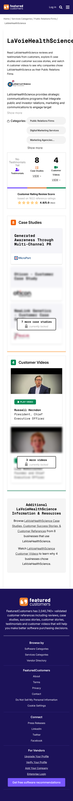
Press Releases (36, 722)
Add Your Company (36, 768)
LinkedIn (36, 728)
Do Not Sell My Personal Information (36, 699)
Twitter (37, 734)
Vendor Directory (36, 660)
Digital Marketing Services (44, 130)
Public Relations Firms (45, 18)
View (36, 175)
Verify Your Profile (36, 762)
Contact (36, 693)
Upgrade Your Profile (36, 756)
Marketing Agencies (41, 140)
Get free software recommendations (36, 782)
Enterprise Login (36, 773)
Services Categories (22, 18)
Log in (52, 7)
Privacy (36, 687)
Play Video (26, 401)
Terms (36, 682)
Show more (14, 113)
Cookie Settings (36, 705)
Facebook (36, 740)
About (36, 676)
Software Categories (36, 648)
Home (7, 18)
